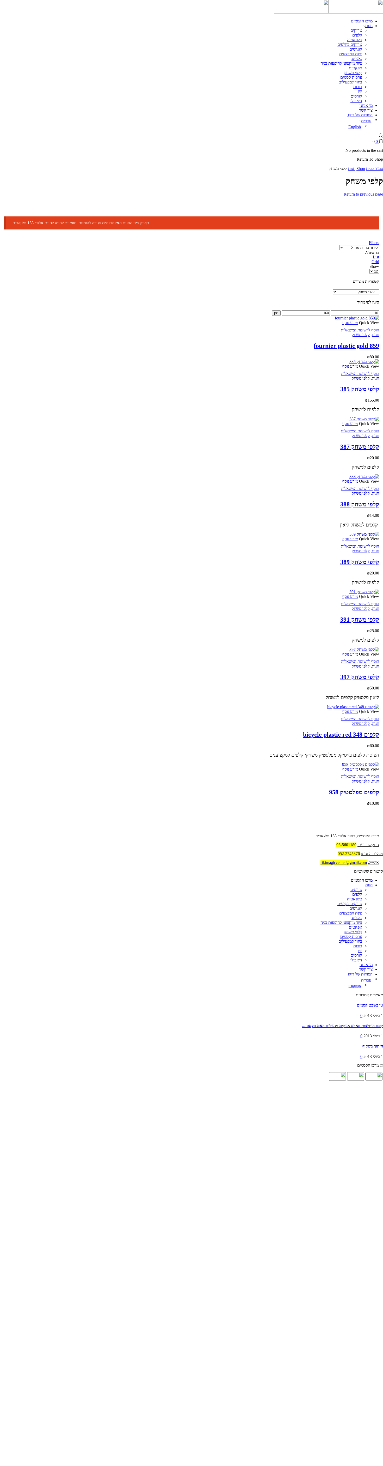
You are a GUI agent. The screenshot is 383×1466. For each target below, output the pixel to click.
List (376, 257)
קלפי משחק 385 (359, 389)
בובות (357, 86)
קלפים (357, 35)
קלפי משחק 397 (359, 677)
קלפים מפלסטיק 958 (354, 792)
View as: (372, 252)
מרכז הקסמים (362, 21)
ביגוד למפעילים (350, 82)
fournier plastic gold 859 (346, 345)
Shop (360, 168)
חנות (369, 25)
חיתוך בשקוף (372, 1046)
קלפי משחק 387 (359, 446)
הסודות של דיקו (360, 115)
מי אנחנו (366, 105)
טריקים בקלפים (349, 44)
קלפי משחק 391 (359, 619)
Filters (374, 242)
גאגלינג (356, 58)
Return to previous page (363, 194)
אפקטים (355, 68)
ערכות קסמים (351, 77)
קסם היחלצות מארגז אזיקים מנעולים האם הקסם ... (342, 1025)
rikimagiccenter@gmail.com (343, 862)
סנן (276, 313)
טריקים (356, 30)
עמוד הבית (374, 168)
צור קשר (366, 110)
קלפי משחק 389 (359, 562)
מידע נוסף (350, 322)
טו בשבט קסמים (370, 1005)
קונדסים (355, 49)
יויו (360, 91)
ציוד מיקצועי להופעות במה (341, 63)
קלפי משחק (353, 72)
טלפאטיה (354, 40)
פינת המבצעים (350, 54)
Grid (375, 261)
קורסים (356, 96)
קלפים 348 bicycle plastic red (341, 734)
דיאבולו (356, 101)
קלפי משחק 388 (359, 504)
